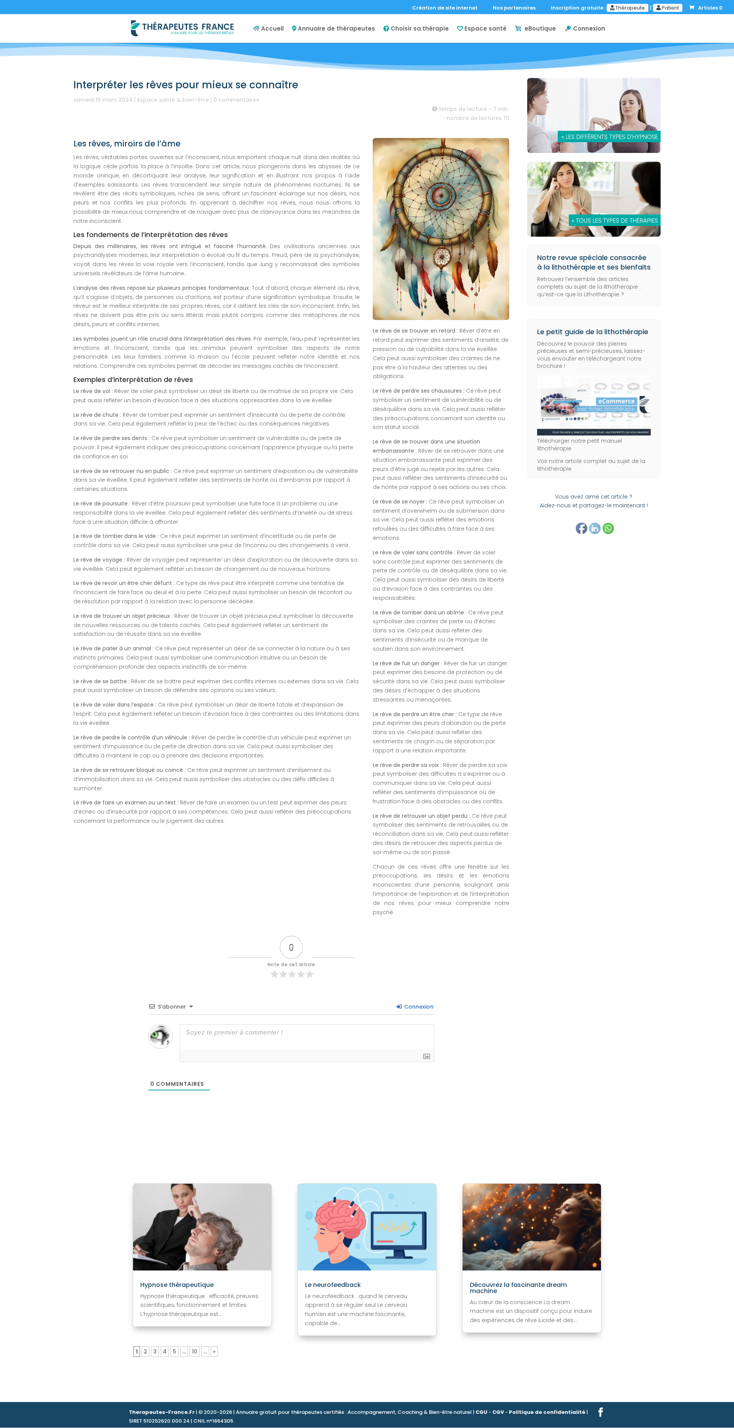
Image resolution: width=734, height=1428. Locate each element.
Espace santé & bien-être (173, 100)
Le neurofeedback (333, 1284)
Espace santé (485, 29)
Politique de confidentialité (547, 1412)
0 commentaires (236, 100)
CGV (498, 1412)
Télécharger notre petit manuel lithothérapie (579, 444)
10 (194, 1351)
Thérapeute (629, 7)
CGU (481, 1412)
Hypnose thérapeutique (177, 1284)
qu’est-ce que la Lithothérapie (578, 294)
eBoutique (538, 29)
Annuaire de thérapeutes (335, 29)
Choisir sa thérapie (419, 29)
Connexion (588, 29)
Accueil (272, 29)
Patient (670, 7)
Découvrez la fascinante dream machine (518, 1287)
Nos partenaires (516, 8)
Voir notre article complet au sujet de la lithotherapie (591, 465)
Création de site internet (446, 8)
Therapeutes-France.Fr (162, 1412)
